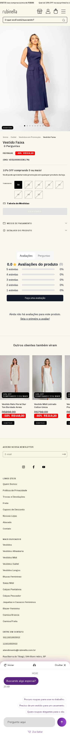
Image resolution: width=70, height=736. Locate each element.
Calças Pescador (12, 595)
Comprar (8, 423)
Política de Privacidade (15, 490)
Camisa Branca (11, 615)
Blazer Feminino (11, 608)
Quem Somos (10, 484)
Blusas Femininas (12, 576)
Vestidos (7, 544)
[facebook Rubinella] (34, 467)
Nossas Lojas (10, 516)
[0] (55, 12)
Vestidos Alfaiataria (13, 551)
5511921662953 (11, 637)
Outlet (13, 137)
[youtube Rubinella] (43, 467)
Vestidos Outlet (11, 564)
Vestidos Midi (10, 557)
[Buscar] (63, 20)
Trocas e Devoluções (14, 496)
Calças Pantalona (12, 589)
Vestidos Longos (11, 570)
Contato (7, 528)
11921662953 (10, 643)
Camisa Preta (10, 621)
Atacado (7, 522)
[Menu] (63, 12)
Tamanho (7, 183)
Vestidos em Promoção (30, 137)
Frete (5, 503)
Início (5, 137)
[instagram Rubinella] (23, 467)
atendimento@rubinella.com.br (19, 650)
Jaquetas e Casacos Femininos (19, 602)
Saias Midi (8, 583)
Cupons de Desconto (14, 509)
